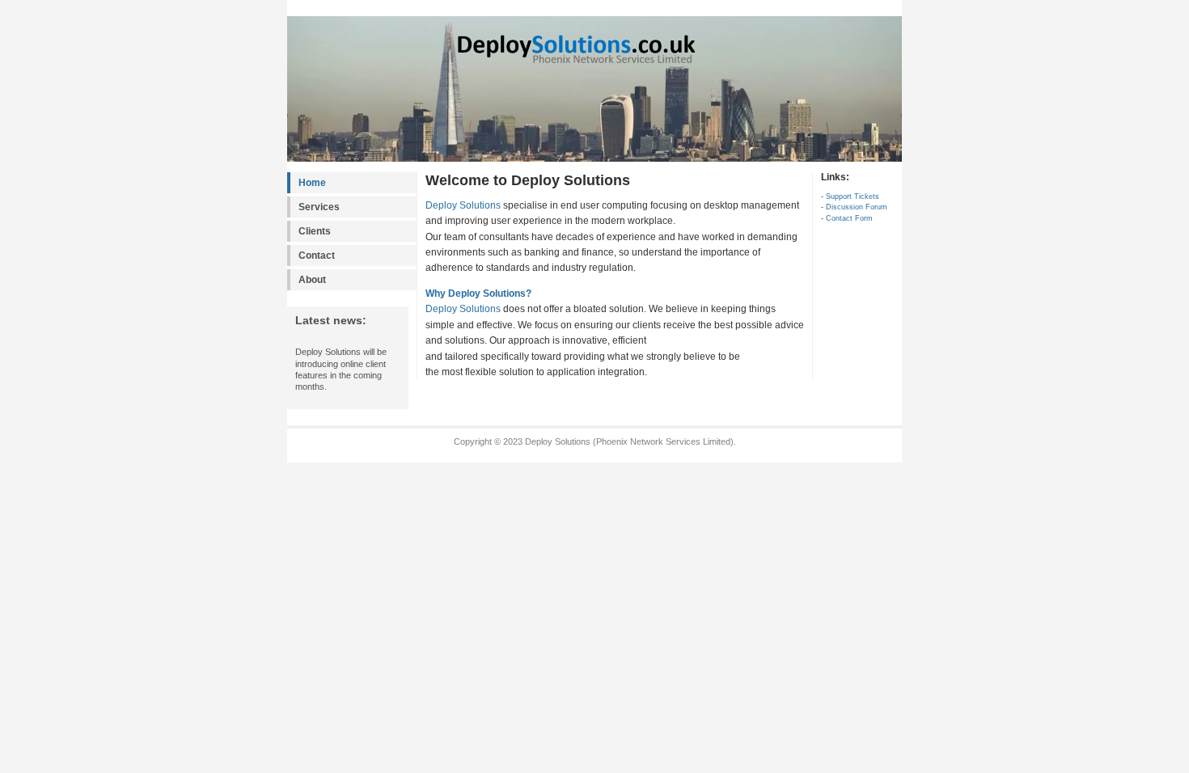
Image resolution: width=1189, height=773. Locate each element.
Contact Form (849, 218)
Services (319, 207)
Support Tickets (852, 196)
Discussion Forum (856, 207)
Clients (314, 231)
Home (312, 182)
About (312, 279)
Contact (316, 255)
